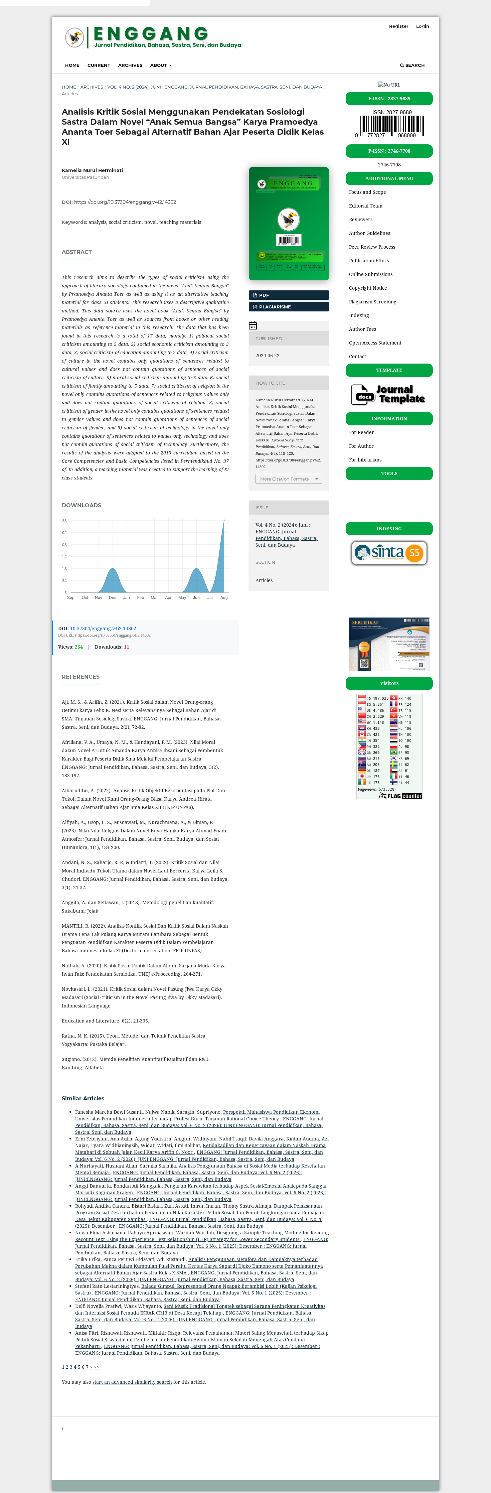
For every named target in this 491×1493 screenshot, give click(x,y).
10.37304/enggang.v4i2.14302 (103, 628)
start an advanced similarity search (132, 1382)
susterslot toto (16, 3)
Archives (130, 65)
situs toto (72, 1462)
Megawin (121, 3)
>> (96, 1367)
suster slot (98, 3)
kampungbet (76, 1451)
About (159, 65)
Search (414, 65)
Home (72, 65)
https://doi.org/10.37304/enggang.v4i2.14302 (125, 202)
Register (398, 26)
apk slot (141, 3)
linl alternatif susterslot (59, 3)
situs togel (73, 1439)
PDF (263, 295)
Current (99, 65)
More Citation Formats (284, 479)
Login (422, 26)
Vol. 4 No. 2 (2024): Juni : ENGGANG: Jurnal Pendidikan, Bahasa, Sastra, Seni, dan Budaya (214, 87)
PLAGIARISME (274, 306)
